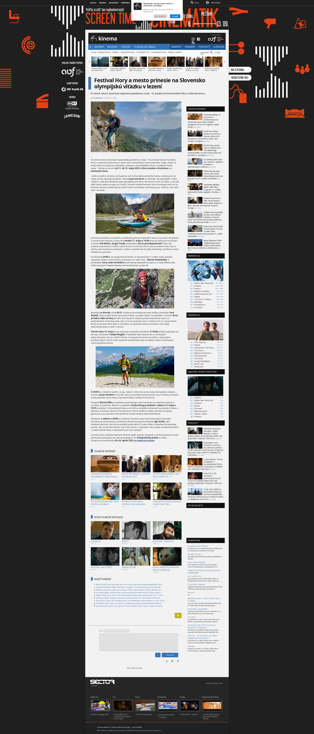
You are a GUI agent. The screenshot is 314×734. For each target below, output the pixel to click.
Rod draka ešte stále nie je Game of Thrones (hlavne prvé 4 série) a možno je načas (129, 606)
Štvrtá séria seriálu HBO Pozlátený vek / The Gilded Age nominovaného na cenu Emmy (130, 600)
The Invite (198, 358)
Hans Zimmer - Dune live (189, 714)
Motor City (198, 364)
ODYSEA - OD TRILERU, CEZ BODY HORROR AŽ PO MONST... (202, 636)
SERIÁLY (115, 52)
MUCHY (125, 541)
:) (157, 655)
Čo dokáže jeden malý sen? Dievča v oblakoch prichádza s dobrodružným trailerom (129, 603)
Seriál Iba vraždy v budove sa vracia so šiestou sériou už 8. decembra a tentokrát (128, 598)
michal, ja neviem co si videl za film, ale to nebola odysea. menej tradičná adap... (203, 649)
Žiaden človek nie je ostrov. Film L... (175, 69)
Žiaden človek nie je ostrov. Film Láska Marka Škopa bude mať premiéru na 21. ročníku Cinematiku (205, 175)
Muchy (197, 405)
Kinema (102, 2)
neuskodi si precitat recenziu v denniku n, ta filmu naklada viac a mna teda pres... (204, 612)
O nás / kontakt (136, 727)
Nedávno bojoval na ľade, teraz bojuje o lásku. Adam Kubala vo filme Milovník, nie (128, 590)
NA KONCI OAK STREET (101, 567)
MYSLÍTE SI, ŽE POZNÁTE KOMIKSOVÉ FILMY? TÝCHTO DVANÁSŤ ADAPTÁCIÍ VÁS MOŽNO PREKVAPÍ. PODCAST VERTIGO (205, 478)
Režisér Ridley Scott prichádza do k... (99, 69)
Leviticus (198, 403)
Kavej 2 (197, 288)
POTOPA (191, 617)
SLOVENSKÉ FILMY (158, 52)
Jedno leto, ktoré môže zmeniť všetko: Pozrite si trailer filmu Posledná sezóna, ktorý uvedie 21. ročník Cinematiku (205, 231)
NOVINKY (99, 46)
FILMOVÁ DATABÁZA (144, 46)
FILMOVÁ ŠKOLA (104, 52)
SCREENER (219, 46)
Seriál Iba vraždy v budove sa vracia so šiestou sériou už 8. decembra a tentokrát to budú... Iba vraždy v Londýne (204, 136)
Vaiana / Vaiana (200, 414)
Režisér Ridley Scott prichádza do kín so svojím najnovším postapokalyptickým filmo (129, 584)
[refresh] (172, 661)
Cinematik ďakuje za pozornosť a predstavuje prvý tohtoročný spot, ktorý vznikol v (128, 592)
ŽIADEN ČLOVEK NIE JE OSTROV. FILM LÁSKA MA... (134, 503)
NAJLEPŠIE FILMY (128, 52)
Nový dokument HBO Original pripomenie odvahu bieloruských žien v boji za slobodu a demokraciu (205, 244)
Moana (197, 345)
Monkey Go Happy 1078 (99, 714)
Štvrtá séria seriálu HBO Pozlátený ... (212, 69)
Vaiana (197, 296)
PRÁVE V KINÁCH (175, 52)
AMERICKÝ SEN (129, 567)
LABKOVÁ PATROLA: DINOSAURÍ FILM (204, 570)
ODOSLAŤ (170, 655)
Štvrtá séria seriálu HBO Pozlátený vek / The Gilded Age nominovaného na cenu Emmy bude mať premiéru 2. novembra (204, 150)
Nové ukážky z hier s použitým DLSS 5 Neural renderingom (122, 716)
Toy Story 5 (199, 350)
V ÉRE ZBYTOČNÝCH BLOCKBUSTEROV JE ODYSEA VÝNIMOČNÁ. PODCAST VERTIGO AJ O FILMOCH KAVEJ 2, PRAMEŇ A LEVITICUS (205, 494)
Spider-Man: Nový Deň (203, 400)
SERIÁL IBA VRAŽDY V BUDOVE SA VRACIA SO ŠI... (136, 475)
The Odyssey (200, 342)
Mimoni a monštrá (201, 291)
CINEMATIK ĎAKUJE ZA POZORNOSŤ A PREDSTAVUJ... (104, 475)
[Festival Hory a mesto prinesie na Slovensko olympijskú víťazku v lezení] (135, 232)
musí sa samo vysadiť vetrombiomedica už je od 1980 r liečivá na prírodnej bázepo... (204, 604)
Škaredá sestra (200, 411)
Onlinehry (125, 2)
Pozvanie (198, 307)
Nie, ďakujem (160, 16)
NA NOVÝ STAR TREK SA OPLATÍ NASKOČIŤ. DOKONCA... (202, 626)
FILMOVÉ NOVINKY (105, 451)
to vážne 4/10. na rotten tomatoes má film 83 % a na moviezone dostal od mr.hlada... (205, 549)
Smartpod (113, 2)
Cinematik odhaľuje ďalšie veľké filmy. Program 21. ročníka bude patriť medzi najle (128, 587)
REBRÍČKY (176, 46)
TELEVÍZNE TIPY (143, 52)
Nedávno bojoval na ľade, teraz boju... (137, 69)
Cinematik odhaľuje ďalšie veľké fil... (118, 69)
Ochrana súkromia (103, 727)
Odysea (197, 286)
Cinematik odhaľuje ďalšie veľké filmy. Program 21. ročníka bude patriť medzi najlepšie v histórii (204, 188)
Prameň (197, 416)
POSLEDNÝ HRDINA (196, 584)
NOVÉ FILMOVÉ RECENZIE (108, 517)
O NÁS (217, 52)
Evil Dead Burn (200, 355)
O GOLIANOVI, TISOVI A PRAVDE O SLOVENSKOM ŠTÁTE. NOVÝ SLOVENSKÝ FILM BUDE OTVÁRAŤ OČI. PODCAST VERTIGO (205, 464)
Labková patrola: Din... (203, 294)
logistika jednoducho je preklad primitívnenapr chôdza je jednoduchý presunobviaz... (205, 588)
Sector (93, 2)
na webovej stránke (144, 440)
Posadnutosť (199, 304)
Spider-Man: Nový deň (203, 283)
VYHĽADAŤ (204, 52)
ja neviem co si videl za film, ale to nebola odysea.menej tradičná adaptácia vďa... (203, 641)
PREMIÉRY (190, 46)
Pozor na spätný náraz (144, 714)
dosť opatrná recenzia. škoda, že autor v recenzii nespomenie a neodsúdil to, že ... (203, 566)
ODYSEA (191, 646)
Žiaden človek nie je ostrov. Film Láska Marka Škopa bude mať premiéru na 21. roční (129, 595)
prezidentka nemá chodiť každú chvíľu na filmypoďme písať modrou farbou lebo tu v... (204, 580)
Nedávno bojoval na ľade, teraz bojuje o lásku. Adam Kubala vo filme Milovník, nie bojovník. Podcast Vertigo (205, 203)
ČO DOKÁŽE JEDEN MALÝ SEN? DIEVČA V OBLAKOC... (105, 503)
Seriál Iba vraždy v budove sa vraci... (193, 69)
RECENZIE (112, 46)
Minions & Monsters (202, 353)
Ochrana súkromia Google (120, 727)
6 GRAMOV (96, 541)
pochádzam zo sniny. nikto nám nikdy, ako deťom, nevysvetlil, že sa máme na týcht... (203, 620)
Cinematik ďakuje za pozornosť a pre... (156, 69)
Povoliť (175, 16)
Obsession (198, 366)
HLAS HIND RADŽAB (196, 562)
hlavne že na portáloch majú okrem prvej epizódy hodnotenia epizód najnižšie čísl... (203, 631)
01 (167, 661)
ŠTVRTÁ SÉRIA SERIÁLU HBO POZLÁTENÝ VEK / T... (166, 475)
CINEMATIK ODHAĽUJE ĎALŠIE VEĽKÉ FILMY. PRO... (167, 503)
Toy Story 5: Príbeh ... (203, 299)
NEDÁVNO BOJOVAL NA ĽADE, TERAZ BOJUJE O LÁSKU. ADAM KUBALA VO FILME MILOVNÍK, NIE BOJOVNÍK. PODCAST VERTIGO (205, 433)
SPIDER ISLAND (194, 554)
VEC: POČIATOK (194, 576)
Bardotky (198, 302)
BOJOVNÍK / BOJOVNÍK (163, 541)
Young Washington (202, 361)
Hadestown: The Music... (204, 347)
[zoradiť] (177, 661)
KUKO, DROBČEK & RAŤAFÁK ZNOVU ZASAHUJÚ (166, 568)
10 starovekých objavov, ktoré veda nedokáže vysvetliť (211, 716)
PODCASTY (204, 46)
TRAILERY (126, 46)
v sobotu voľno (193, 573)
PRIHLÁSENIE (215, 3)
